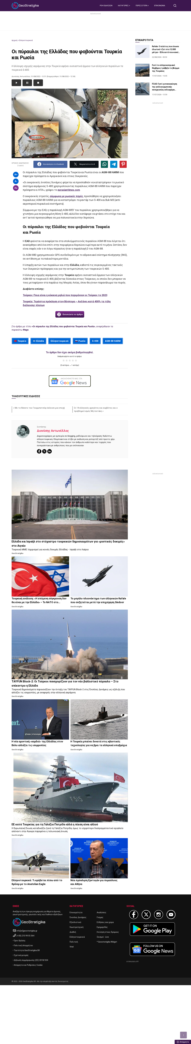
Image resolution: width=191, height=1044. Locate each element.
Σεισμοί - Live (103, 937)
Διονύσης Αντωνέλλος (53, 430)
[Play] (16, 82)
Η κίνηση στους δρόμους (108, 932)
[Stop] (38, 82)
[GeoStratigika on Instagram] (158, 914)
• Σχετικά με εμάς (21, 955)
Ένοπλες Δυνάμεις (78, 917)
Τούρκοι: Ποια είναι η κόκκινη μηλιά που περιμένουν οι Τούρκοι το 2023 (65, 295)
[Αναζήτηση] (176, 5)
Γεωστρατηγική (76, 927)
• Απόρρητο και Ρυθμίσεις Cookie (28, 965)
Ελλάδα (40, 341)
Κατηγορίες (123, 5)
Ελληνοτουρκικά (26, 40)
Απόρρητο (184, 1042)
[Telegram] (113, 164)
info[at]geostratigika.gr (26, 931)
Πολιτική (74, 942)
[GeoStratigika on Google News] (152, 949)
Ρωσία (81, 341)
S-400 (95, 341)
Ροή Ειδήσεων (106, 5)
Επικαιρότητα (76, 912)
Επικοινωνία (159, 5)
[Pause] (27, 82)
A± (15, 188)
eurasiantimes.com (69, 189)
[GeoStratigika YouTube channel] (171, 914)
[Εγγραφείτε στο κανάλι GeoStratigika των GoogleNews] (70, 381)
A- (16, 181)
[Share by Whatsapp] (104, 164)
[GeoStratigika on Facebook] (133, 914)
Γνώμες (100, 917)
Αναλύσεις (101, 912)
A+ (15, 174)
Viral (72, 947)
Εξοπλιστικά (75, 922)
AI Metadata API (132, 962)
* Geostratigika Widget (107, 942)
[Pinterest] (123, 164)
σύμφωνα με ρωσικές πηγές (66, 196)
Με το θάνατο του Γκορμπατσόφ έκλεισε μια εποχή (40, 408)
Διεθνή (73, 932)
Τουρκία (21, 341)
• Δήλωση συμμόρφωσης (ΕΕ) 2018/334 (30, 960)
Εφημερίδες (102, 927)
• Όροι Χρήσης (19, 940)
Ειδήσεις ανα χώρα (105, 922)
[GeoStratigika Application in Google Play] (152, 929)
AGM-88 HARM (113, 341)
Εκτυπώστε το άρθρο (73, 314)
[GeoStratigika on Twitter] (146, 914)
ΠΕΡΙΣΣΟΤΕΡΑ (142, 5)
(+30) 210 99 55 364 (25, 936)
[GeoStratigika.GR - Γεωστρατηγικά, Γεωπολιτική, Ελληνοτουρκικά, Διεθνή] (26, 5)
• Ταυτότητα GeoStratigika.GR (26, 950)
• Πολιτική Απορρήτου (23, 945)
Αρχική (14, 40)
